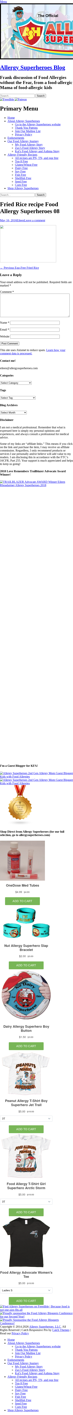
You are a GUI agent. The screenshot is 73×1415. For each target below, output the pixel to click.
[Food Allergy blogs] (20, 824)
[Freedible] (7, 99)
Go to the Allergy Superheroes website (38, 124)
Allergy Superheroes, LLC (45, 1326)
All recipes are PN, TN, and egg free (36, 158)
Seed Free (21, 181)
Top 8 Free (21, 161)
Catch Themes (60, 1330)
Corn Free (21, 184)
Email (4, 329)
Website (4, 336)
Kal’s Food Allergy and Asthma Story (37, 151)
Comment (7, 291)
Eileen (20, 220)
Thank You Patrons (26, 127)
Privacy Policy (23, 134)
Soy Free (20, 171)
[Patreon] (20, 99)
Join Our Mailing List (27, 131)
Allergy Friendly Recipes (22, 154)
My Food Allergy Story (29, 144)
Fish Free (20, 174)
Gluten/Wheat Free (26, 164)
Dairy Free (21, 168)
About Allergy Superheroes (23, 121)
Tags (3, 390)
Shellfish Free (23, 178)
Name (4, 322)
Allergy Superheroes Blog (32, 67)
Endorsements (15, 137)
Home (11, 117)
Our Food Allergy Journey (23, 141)
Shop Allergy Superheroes (23, 188)
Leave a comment (34, 220)
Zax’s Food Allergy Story (30, 148)
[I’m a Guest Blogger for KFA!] (36, 776)
